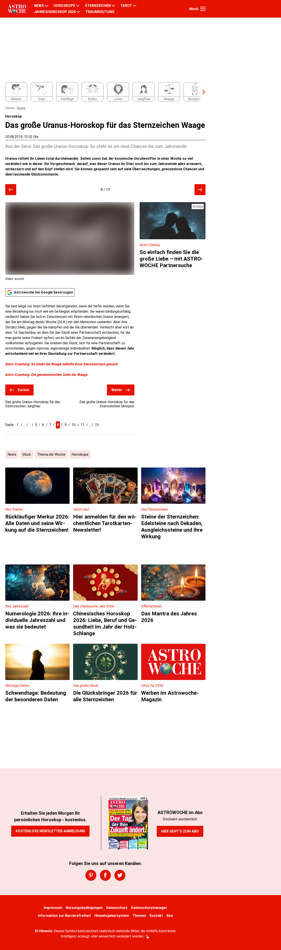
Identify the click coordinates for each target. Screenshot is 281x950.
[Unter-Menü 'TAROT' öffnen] (134, 5)
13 (97, 425)
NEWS (39, 5)
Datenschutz (117, 908)
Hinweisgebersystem (111, 916)
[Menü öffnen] (202, 8)
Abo (169, 916)
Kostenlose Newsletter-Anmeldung (50, 831)
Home (9, 108)
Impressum (53, 908)
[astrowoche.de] (17, 9)
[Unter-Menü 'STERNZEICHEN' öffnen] (113, 5)
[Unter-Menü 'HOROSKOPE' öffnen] (77, 5)
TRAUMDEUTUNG (99, 12)
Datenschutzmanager (149, 908)
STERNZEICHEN (98, 5)
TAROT (126, 5)
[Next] (201, 92)
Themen (139, 916)
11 (83, 425)
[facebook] (105, 875)
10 (74, 425)
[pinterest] (90, 875)
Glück (26, 454)
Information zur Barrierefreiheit (64, 916)
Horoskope (80, 454)
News (21, 108)
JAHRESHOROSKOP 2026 (55, 12)
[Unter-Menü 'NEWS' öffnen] (46, 5)
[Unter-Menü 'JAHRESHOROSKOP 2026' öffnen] (78, 12)
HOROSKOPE (64, 5)
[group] (102, 92)
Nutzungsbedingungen (84, 908)
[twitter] (119, 875)
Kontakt (156, 916)
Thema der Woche (51, 454)
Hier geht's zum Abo (180, 831)
